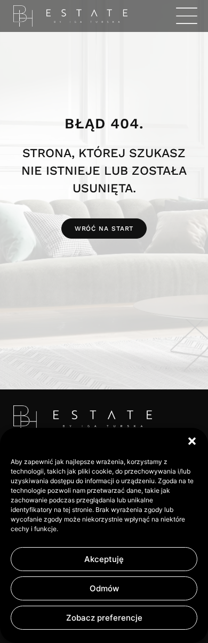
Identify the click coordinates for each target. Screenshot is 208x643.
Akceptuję (104, 559)
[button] (192, 441)
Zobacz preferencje (104, 618)
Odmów (104, 588)
